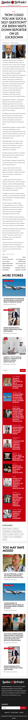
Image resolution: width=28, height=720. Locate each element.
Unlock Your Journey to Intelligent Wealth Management (16, 515)
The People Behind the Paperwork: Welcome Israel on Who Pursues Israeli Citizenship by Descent (14, 300)
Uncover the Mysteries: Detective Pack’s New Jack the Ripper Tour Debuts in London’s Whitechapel (17, 499)
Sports (16, 534)
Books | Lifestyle (7, 528)
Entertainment (16, 437)
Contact (21, 712)
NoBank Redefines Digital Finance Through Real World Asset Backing (13, 329)
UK (18, 406)
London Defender (9, 254)
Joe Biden (5, 60)
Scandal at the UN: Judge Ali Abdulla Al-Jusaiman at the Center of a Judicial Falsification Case (12, 359)
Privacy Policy (14, 712)
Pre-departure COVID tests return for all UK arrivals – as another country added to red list (20, 263)
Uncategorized (17, 536)
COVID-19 (12, 62)
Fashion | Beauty (17, 531)
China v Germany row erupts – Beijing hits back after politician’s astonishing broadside (7, 263)
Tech (13, 376)
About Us (7, 712)
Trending (6, 280)
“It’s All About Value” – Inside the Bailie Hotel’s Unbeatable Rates (18, 457)
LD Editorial (7, 43)
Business (14, 509)
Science (11, 534)
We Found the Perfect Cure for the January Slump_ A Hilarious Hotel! (17, 469)
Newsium (21, 716)
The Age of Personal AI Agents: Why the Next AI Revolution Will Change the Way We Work (13, 575)
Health (4, 534)
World (13, 11)
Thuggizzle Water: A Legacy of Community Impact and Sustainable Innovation (18, 445)
